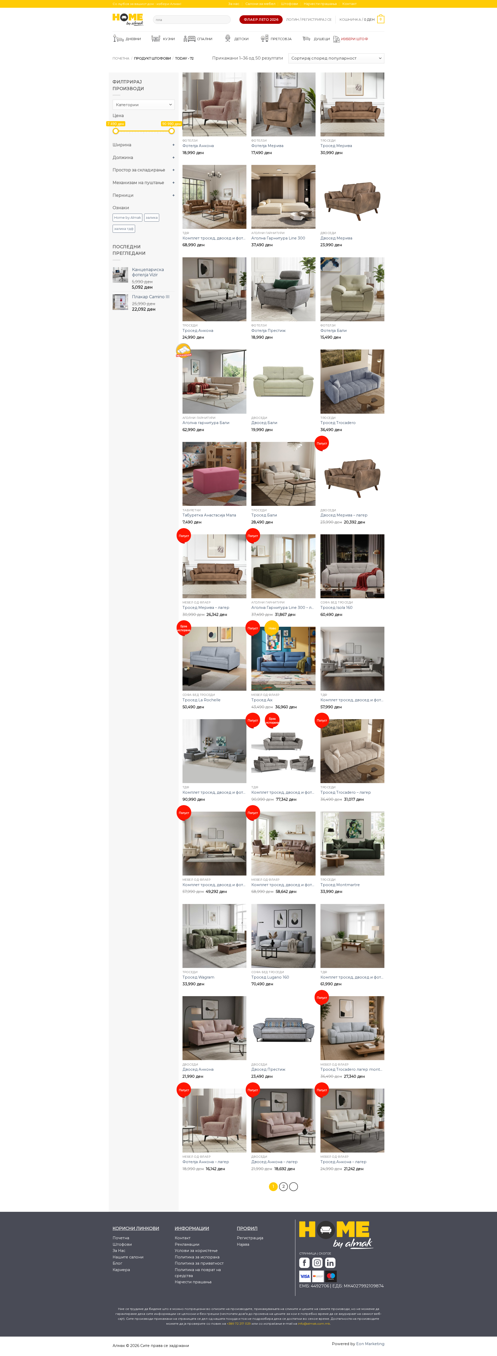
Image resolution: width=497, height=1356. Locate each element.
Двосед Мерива (336, 238)
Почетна (121, 58)
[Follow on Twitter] (372, 4)
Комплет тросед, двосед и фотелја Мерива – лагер (283, 885)
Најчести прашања (320, 4)
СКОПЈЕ (325, 1253)
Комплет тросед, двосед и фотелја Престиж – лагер (283, 792)
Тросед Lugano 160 (270, 977)
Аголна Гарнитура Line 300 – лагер (283, 607)
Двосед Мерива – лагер (344, 515)
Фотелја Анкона (198, 145)
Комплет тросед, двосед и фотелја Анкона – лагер (214, 885)
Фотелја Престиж (268, 330)
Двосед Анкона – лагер (274, 1162)
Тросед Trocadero (338, 422)
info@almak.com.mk (314, 1323)
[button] (309, 19)
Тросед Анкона (197, 330)
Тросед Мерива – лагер (205, 607)
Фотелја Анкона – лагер (205, 1162)
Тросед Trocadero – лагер (345, 792)
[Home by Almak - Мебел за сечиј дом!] (129, 19)
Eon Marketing (370, 1344)
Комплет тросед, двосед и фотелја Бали (352, 977)
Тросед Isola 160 (336, 607)
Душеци (322, 39)
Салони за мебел (260, 4)
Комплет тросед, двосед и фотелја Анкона (352, 700)
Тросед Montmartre (340, 885)
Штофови (289, 4)
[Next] (293, 1186)
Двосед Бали (264, 422)
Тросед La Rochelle (201, 700)
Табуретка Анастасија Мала (209, 515)
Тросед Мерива (336, 145)
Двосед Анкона (198, 1069)
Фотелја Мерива (267, 145)
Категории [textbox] (127, 104)
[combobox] (144, 105)
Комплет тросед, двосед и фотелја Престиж (214, 792)
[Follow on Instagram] (367, 4)
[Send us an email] (376, 4)
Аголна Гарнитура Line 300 (278, 238)
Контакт (349, 4)
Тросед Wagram (198, 977)
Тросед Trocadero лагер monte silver (352, 1069)
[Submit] (225, 19)
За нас (233, 4)
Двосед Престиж (268, 1069)
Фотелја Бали (333, 330)
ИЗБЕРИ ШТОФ (354, 39)
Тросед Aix (262, 700)
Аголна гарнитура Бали (205, 422)
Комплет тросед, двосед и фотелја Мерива (214, 238)
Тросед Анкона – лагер (343, 1162)
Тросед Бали (264, 515)
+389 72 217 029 (239, 1323)
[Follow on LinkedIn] (381, 4)
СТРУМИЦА (307, 1253)
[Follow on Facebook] (362, 4)
